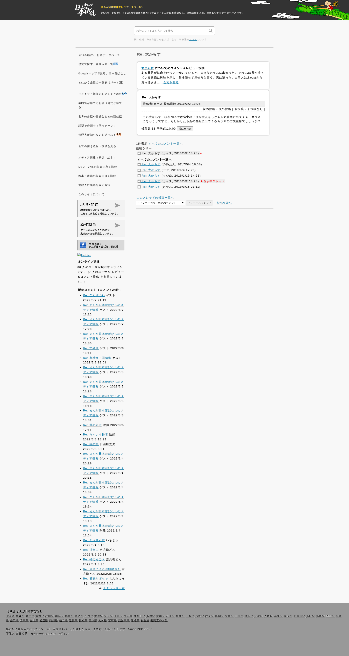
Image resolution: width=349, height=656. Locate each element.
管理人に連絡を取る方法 (94, 185)
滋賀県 (249, 616)
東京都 (128, 616)
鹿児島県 (124, 620)
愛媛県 (44, 620)
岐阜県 (209, 616)
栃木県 (89, 616)
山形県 (59, 616)
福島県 (69, 616)
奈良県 (288, 616)
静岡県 (219, 616)
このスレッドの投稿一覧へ (155, 197)
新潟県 (150, 616)
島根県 (320, 616)
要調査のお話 (159, 620)
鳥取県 (310, 616)
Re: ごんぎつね (94, 295)
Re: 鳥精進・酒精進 (97, 357)
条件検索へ (224, 202)
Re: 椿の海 (91, 444)
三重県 (239, 616)
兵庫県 (278, 616)
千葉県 (118, 616)
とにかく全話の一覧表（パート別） (101, 82)
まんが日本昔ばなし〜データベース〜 (122, 7)
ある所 (145, 620)
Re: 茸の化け (92, 425)
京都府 (258, 616)
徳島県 (24, 620)
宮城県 (40, 616)
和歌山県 (299, 616)
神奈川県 (139, 616)
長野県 (200, 616)
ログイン (63, 633)
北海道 (10, 616)
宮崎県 (112, 620)
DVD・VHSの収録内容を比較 (97, 166)
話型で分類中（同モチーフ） (97, 125)
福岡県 (63, 620)
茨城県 (79, 616)
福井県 (180, 616)
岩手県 (30, 616)
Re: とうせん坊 (94, 540)
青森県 (20, 616)
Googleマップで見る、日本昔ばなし (102, 73)
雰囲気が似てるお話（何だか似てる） (100, 105)
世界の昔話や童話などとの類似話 (100, 116)
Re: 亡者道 (91, 348)
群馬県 (98, 616)
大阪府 (268, 616)
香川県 (34, 620)
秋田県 (49, 616)
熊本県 (93, 620)
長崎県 (83, 620)
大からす (147, 68)
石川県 (170, 616)
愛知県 (229, 616)
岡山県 (330, 616)
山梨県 (190, 616)
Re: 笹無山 (91, 549)
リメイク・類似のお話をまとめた (100, 93)
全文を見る (171, 82)
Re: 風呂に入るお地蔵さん (102, 569)
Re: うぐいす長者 (95, 434)
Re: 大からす (151, 164)
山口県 (14, 620)
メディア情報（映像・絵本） (97, 157)
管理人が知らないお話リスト (97, 134)
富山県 (160, 616)
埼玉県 (108, 616)
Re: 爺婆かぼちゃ (95, 578)
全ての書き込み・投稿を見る (97, 146)
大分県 (102, 620)
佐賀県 (73, 620)
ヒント (193, 39)
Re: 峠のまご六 (94, 559)
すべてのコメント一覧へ (165, 143)
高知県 (53, 620)
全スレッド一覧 (114, 588)
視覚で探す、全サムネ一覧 (95, 64)
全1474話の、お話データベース (99, 55)
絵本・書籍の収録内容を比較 (97, 176)
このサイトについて (91, 194)
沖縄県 (135, 620)
